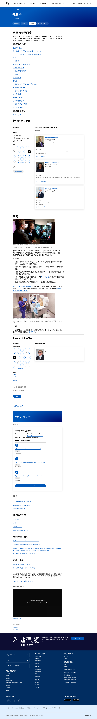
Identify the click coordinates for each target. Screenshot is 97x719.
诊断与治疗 (24, 23)
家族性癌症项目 (18, 68)
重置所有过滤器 (18, 171)
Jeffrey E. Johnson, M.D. (52, 188)
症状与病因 (16, 23)
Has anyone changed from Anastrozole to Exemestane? (30, 462)
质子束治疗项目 (18, 101)
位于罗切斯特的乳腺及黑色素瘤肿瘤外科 (27, 54)
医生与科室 (32, 23)
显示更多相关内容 (18, 509)
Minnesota (15, 378)
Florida (14, 376)
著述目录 (32, 332)
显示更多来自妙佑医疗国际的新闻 (23, 554)
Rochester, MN (19, 140)
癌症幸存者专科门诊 (20, 91)
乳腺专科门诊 (18, 48)
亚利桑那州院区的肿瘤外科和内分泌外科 (27, 51)
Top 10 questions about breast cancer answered (26, 541)
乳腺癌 (17, 14)
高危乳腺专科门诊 (19, 107)
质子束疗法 (45, 277)
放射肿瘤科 (17, 78)
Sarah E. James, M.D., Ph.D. (53, 162)
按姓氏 (14, 144)
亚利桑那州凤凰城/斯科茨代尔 (23, 138)
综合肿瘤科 (17, 94)
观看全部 (15, 381)
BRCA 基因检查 (17, 519)
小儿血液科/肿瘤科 (19, 71)
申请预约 (17, 396)
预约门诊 (16, 18)
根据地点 (15, 132)
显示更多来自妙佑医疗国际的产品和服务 (25, 568)
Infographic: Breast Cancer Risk (21, 505)
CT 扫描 (15, 523)
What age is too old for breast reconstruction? (28, 449)
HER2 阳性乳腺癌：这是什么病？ (22, 501)
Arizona (14, 374)
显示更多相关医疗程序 (19, 530)
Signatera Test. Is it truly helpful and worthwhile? (28, 476)
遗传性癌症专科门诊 (20, 104)
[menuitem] (16, 23)
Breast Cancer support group (35, 436)
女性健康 (16, 61)
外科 (14, 58)
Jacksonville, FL (19, 135)
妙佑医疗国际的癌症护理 (21, 64)
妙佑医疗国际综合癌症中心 (22, 286)
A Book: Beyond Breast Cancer (21, 564)
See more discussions (31, 486)
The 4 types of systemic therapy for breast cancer (26, 544)
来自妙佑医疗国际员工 (19, 387)
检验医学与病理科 (19, 87)
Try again (37, 606)
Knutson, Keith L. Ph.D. (51, 350)
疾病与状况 (16, 9)
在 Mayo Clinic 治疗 (43, 23)
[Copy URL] (46, 603)
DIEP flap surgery (17, 527)
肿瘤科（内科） (18, 97)
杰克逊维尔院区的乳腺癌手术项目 (25, 84)
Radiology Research (19, 115)
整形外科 (16, 81)
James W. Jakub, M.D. (51, 137)
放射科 (15, 74)
